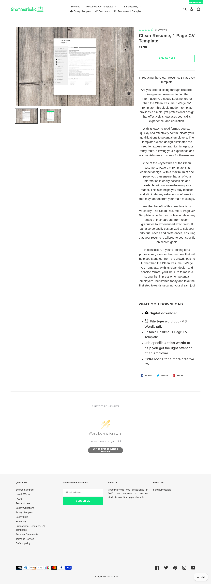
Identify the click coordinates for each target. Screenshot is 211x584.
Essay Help (22, 516)
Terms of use (23, 503)
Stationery (21, 521)
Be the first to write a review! (106, 450)
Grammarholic (106, 576)
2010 (116, 576)
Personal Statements (27, 534)
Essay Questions (25, 507)
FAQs (19, 498)
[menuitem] (76, 6)
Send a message (162, 489)
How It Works (23, 494)
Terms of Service (25, 538)
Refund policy (23, 543)
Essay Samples (24, 512)
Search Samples (25, 489)
